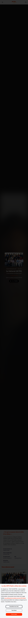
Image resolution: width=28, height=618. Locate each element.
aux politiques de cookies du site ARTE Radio (15, 598)
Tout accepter (14, 614)
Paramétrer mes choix (14, 606)
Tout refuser (14, 610)
